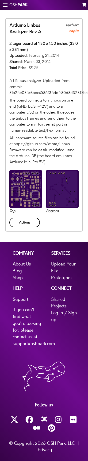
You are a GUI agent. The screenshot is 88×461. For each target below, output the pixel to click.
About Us (22, 264)
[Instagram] (58, 420)
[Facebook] (29, 420)
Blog (17, 271)
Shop (18, 278)
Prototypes (62, 278)
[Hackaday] (44, 420)
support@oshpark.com (34, 344)
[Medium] (36, 428)
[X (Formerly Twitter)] (14, 420)
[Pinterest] (51, 428)
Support (20, 299)
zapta (74, 30)
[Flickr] (73, 420)
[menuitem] (25, 221)
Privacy (45, 450)
